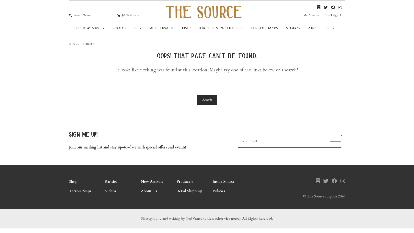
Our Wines (87, 28)
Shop (73, 181)
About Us (318, 28)
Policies (219, 191)
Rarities (111, 181)
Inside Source (224, 181)
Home (76, 44)
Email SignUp (333, 15)
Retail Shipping (189, 191)
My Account (311, 15)
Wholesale (161, 28)
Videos (293, 28)
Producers (124, 28)
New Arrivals (152, 181)
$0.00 (130, 15)
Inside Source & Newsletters (212, 28)
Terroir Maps (264, 28)
